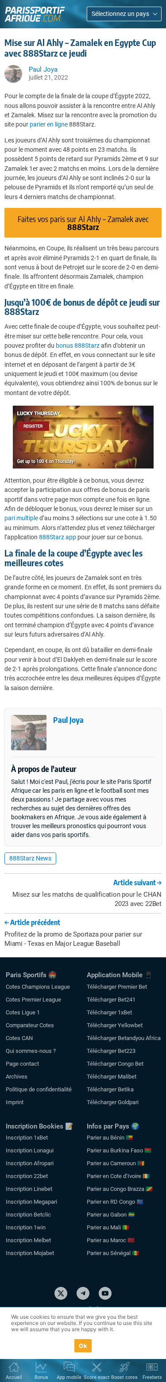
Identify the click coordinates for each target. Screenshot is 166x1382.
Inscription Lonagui (30, 1150)
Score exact (97, 1377)
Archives (16, 1076)
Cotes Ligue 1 (23, 1012)
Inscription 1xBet (27, 1137)
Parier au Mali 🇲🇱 (108, 1227)
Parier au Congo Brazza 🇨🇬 (120, 1189)
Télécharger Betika (110, 1089)
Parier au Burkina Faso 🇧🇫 (119, 1150)
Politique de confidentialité (39, 1089)
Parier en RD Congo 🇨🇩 (115, 1201)
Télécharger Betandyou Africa (124, 1038)
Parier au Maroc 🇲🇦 (111, 1240)
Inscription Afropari (30, 1163)
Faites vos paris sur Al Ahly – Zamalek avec (83, 223)
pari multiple (21, 518)
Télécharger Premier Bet (117, 986)
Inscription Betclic (28, 1214)
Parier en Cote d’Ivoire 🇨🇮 (118, 1176)
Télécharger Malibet (111, 1076)
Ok (83, 1345)
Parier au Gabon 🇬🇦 (111, 1214)
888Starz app (57, 537)
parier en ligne (49, 124)
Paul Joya (68, 719)
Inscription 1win (26, 1227)
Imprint (14, 1102)
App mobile (69, 1377)
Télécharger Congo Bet (115, 1063)
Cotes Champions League (38, 986)
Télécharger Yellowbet (115, 1025)
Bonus (41, 1377)
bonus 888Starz (78, 345)
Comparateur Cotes (30, 1025)
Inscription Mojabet (30, 1253)
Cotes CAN (19, 1038)
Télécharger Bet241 (111, 999)
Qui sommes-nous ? (31, 1051)
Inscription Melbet (28, 1240)
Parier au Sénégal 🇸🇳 (113, 1253)
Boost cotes (124, 1377)
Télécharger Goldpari (113, 1102)
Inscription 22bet (27, 1176)
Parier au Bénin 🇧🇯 (110, 1137)
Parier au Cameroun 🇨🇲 (115, 1163)
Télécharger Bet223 (111, 1051)
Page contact (22, 1063)
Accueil (14, 1377)
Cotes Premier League (33, 999)
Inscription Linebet (29, 1189)
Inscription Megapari (31, 1201)
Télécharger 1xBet (109, 1012)
